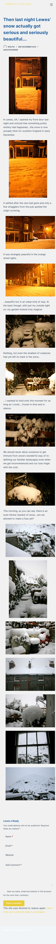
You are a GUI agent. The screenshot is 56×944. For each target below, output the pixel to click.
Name (9, 836)
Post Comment (14, 903)
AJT (31, 930)
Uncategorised (10, 50)
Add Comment (13, 865)
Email (8, 845)
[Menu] (51, 4)
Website (9, 855)
